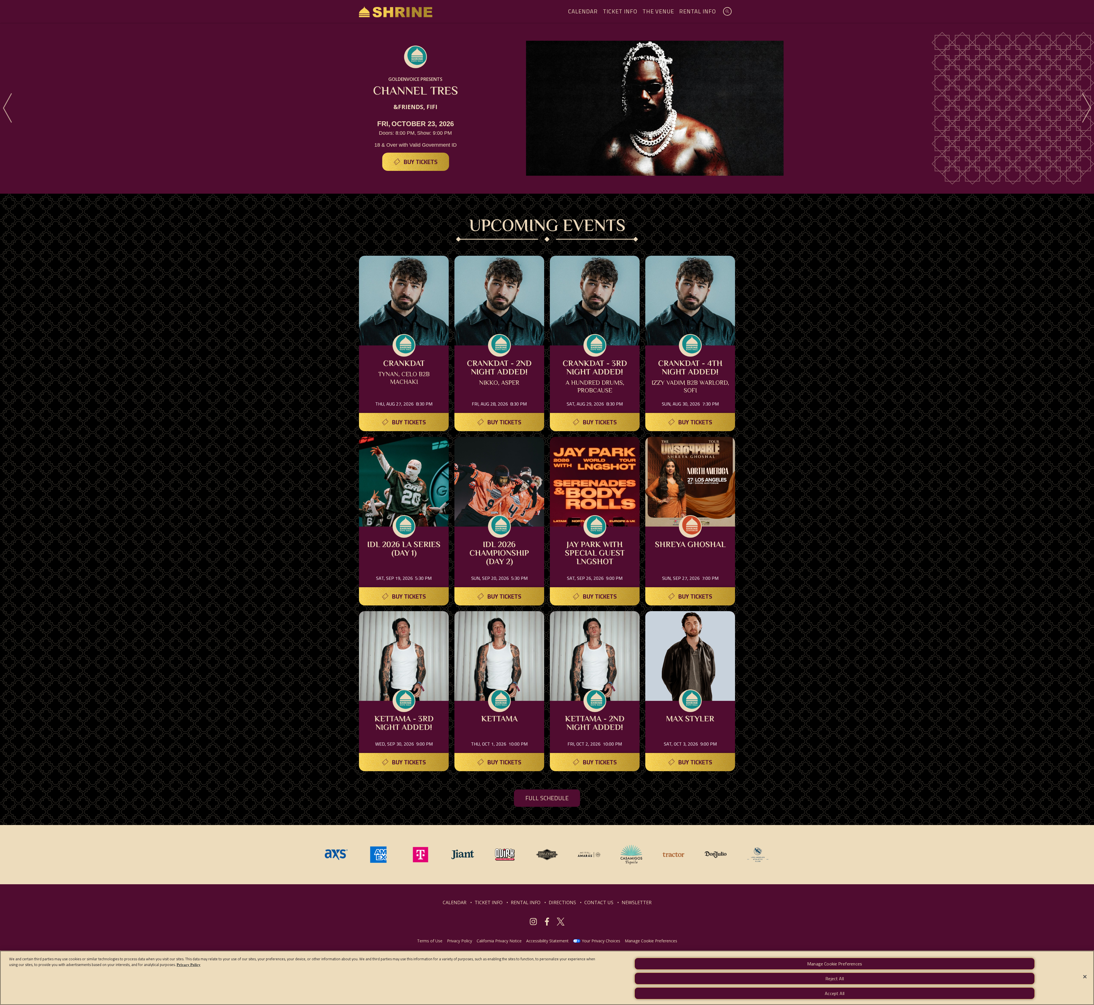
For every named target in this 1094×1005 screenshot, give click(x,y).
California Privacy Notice (499, 940)
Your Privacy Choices (601, 940)
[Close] (1085, 976)
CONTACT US (598, 902)
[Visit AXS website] (337, 854)
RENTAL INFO (525, 902)
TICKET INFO (489, 902)
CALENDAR (454, 902)
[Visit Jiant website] (463, 854)
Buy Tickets (421, 161)
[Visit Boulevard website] (547, 854)
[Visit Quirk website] (505, 854)
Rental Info (697, 11)
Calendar (583, 11)
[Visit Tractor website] (674, 854)
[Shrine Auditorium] (395, 11)
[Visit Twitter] (560, 921)
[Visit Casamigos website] (632, 854)
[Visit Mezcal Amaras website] (590, 854)
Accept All (834, 993)
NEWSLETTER (637, 902)
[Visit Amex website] (379, 854)
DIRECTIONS (562, 902)
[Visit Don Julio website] (716, 854)
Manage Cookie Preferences (834, 963)
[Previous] (7, 108)
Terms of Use (429, 940)
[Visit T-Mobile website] (421, 854)
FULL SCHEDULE (547, 798)
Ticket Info (620, 11)
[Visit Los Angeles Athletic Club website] (757, 854)
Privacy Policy (459, 940)
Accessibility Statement (547, 940)
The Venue (658, 11)
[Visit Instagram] (533, 921)
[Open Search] (727, 11)
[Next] (1086, 108)
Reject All (834, 978)
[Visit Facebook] (547, 921)
